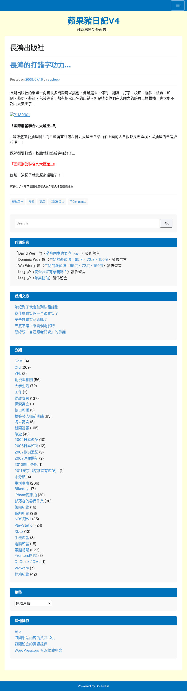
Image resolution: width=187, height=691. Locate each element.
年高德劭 (41, 278)
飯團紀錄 (22, 507)
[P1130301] (20, 115)
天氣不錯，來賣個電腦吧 (35, 326)
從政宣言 (22, 398)
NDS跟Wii (23, 519)
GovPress (102, 686)
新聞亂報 (22, 428)
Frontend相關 (26, 555)
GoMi (19, 361)
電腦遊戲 (22, 544)
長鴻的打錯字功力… (40, 65)
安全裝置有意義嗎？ (50, 272)
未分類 (20, 477)
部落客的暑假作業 (29, 501)
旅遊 (18, 434)
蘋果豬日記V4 (94, 21)
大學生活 (22, 386)
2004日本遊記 (26, 440)
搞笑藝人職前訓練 (29, 416)
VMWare (22, 568)
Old (18, 367)
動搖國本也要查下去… (63, 253)
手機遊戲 (22, 538)
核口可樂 (22, 410)
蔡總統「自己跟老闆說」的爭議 (40, 332)
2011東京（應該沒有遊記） (37, 471)
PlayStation (24, 525)
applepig (54, 79)
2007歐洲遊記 (26, 452)
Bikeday (22, 489)
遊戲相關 (22, 513)
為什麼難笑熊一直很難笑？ (36, 313)
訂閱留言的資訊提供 (31, 644)
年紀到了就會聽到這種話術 (36, 307)
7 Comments (78, 201)
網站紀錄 (22, 574)
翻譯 (42, 201)
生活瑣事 (22, 483)
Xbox (19, 531)
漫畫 (31, 201)
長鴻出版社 (57, 201)
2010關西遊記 (26, 464)
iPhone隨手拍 (26, 495)
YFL (18, 373)
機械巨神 (17, 201)
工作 (18, 392)
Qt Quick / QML (28, 562)
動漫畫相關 (24, 380)
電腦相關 (22, 550)
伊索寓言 (22, 404)
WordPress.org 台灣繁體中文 (38, 650)
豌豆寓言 (22, 422)
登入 (18, 632)
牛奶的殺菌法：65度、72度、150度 (78, 259)
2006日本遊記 (26, 446)
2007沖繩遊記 (26, 458)
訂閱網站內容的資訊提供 (35, 638)
